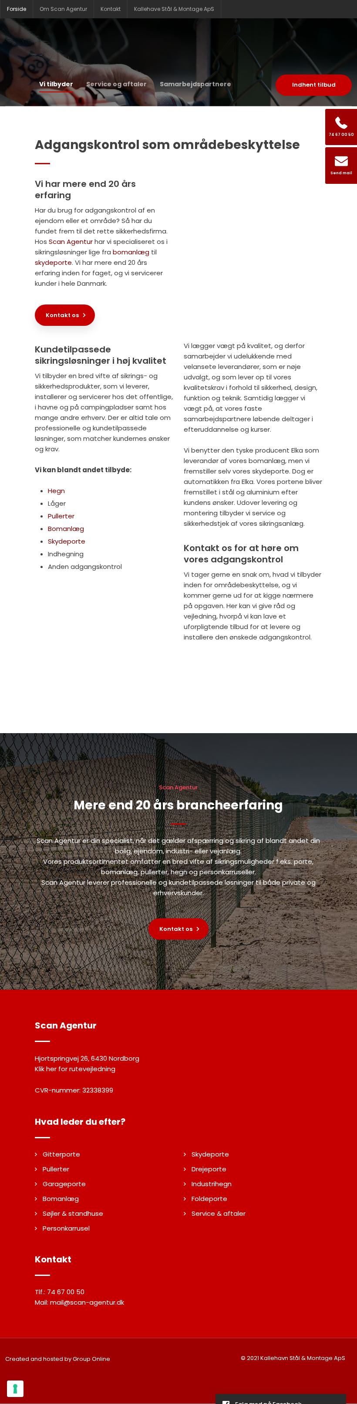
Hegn (56, 490)
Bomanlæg (66, 528)
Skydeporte (66, 541)
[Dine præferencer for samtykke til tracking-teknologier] (15, 1388)
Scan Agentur (71, 241)
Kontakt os (62, 315)
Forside (16, 9)
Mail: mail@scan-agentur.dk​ (79, 1302)
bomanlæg (131, 252)
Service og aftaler (116, 84)
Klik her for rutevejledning (75, 1068)
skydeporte (53, 262)
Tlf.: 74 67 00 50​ (59, 1291)
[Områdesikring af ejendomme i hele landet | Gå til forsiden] (178, 46)
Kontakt (111, 9)
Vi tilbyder (56, 84)
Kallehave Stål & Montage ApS (174, 9)
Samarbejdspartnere (195, 84)
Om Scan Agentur (63, 9)
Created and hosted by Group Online (57, 1359)
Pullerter (61, 516)
